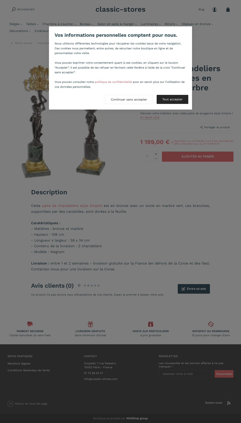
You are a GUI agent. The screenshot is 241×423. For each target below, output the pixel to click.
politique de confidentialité (113, 82)
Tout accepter (172, 99)
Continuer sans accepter (129, 99)
